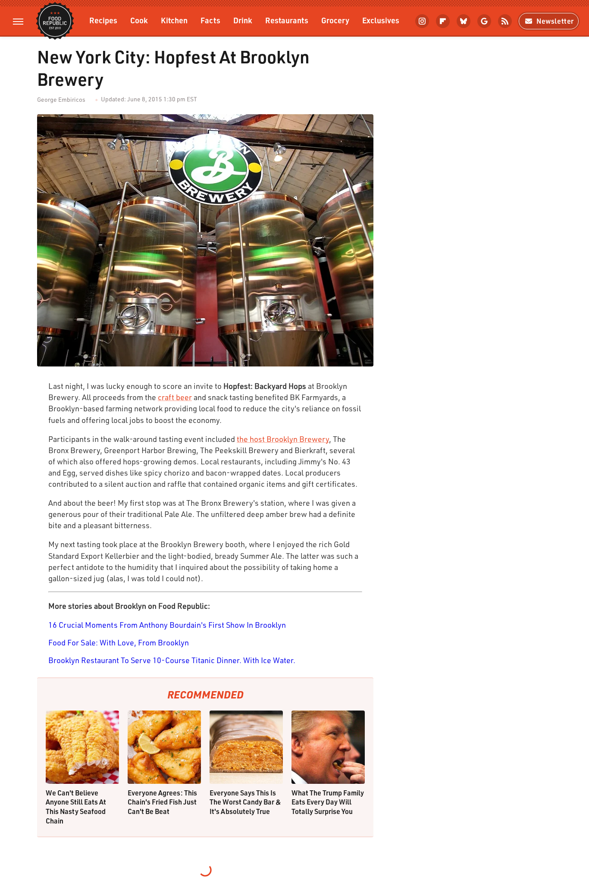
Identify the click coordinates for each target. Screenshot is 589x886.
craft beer (175, 397)
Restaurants (286, 20)
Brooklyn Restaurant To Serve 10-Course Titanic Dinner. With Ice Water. (171, 660)
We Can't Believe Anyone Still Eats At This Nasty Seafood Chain (76, 806)
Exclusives (380, 20)
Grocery (335, 20)
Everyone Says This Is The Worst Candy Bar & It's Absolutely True (245, 802)
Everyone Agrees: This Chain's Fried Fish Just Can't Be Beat (162, 802)
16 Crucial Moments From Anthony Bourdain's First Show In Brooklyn (167, 624)
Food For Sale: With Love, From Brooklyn (118, 642)
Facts (210, 20)
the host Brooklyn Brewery (283, 439)
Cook (139, 20)
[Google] (484, 21)
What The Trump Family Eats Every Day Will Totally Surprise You (327, 802)
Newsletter (555, 20)
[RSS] (505, 21)
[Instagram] (422, 21)
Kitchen (174, 20)
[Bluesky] (463, 21)
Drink (242, 20)
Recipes (103, 20)
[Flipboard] (443, 21)
